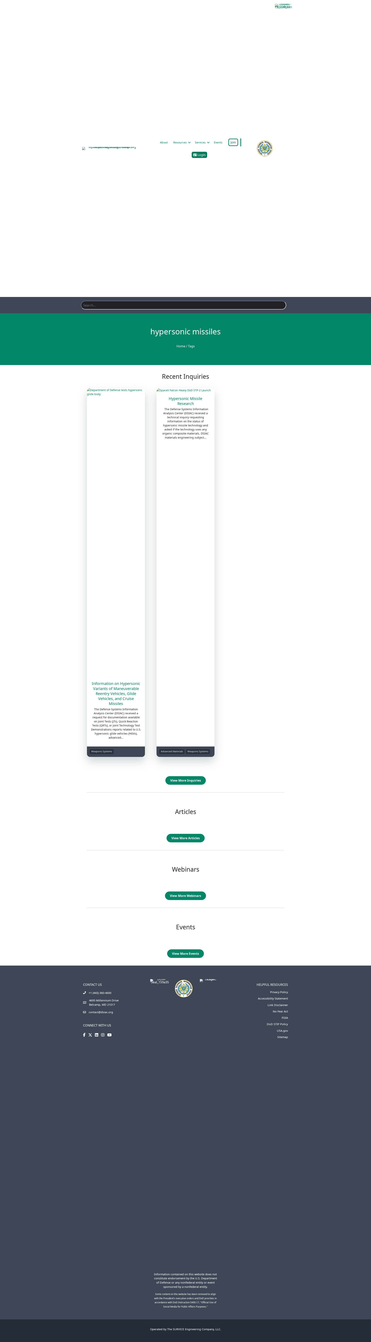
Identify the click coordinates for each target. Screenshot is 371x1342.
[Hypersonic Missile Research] (185, 390)
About (164, 142)
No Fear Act (280, 1011)
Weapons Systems (101, 751)
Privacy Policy (279, 992)
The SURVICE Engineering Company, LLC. (194, 1329)
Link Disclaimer (278, 1005)
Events (218, 142)
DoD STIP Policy (277, 1024)
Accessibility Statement (273, 998)
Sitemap (282, 1037)
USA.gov (282, 1030)
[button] (189, 142)
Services (200, 142)
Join (233, 142)
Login (201, 155)
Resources (180, 142)
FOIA (285, 1018)
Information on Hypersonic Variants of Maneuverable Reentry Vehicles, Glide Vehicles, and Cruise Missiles (116, 693)
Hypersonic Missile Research (185, 401)
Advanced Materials (172, 751)
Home (180, 346)
